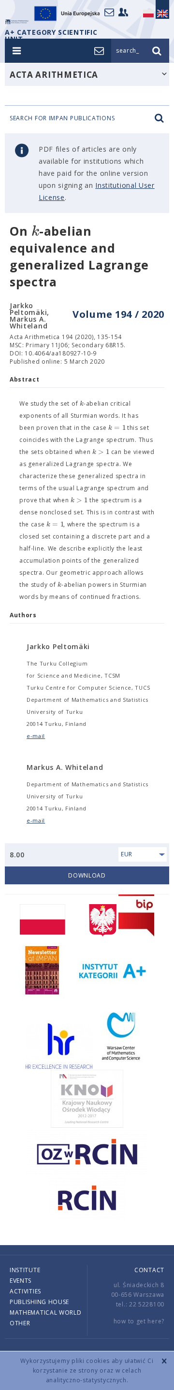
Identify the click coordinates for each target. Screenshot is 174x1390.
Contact (149, 1270)
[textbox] (35, 231)
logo (17, 22)
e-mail (36, 735)
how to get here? (139, 1321)
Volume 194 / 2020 (118, 314)
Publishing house (39, 1302)
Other (20, 1323)
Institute (25, 1270)
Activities (25, 1291)
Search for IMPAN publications (62, 118)
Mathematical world (46, 1312)
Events (20, 1281)
